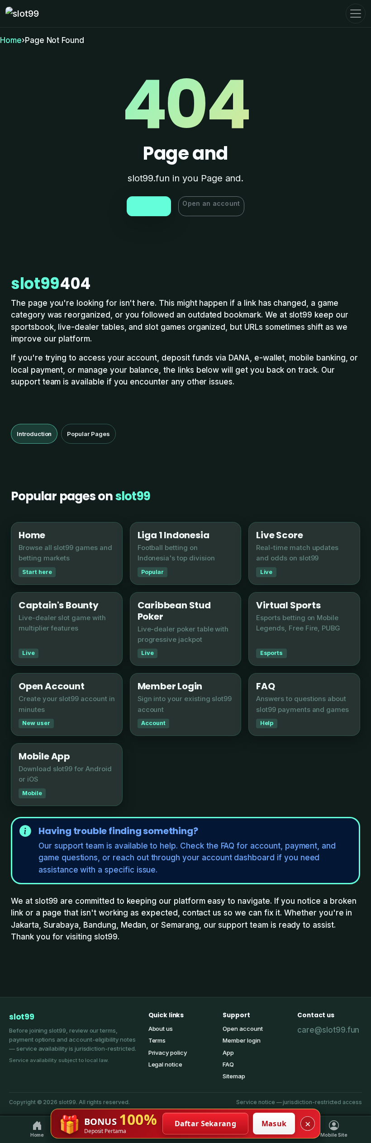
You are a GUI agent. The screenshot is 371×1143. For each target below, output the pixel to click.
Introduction (34, 433)
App (228, 1052)
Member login (241, 1040)
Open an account (211, 203)
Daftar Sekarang (206, 1124)
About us (160, 1028)
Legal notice (165, 1064)
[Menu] (356, 14)
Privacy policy (167, 1052)
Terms (157, 1040)
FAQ (228, 1064)
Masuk (274, 1124)
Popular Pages (88, 433)
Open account (242, 1028)
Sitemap (234, 1076)
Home (11, 40)
